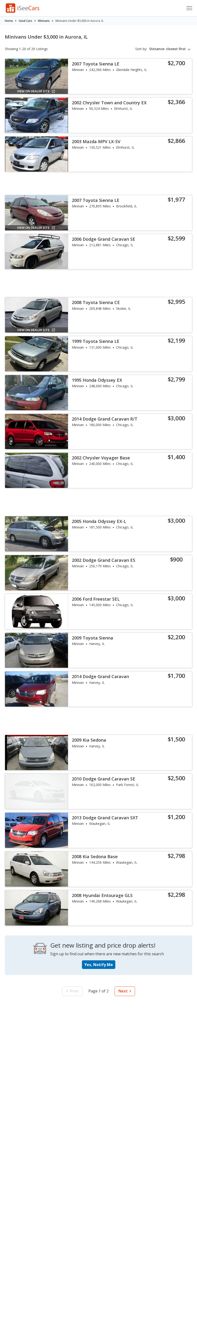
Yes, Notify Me (98, 964)
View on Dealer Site (33, 91)
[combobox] (170, 49)
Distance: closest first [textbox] (167, 49)
